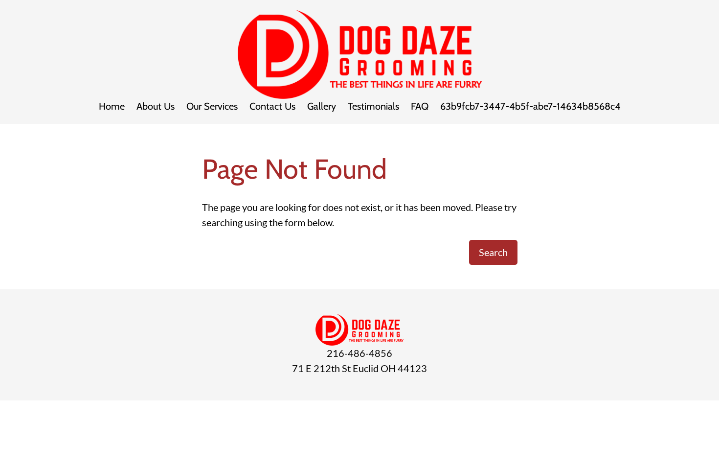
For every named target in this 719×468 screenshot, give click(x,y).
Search (493, 252)
